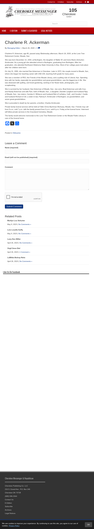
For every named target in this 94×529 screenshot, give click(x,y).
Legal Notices (46, 30)
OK (88, 525)
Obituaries (17, 133)
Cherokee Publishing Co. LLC (16, 486)
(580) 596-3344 (11, 496)
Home (4, 30)
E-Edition (61, 2)
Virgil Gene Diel (13, 248)
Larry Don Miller (14, 239)
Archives (79, 2)
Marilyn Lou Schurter (16, 221)
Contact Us (51, 2)
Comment (9, 167)
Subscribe (70, 2)
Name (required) (11, 148)
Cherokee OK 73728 (13, 493)
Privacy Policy (14, 526)
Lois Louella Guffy (15, 230)
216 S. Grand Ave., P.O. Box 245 (17, 489)
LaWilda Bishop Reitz (16, 257)
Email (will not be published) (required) (21, 157)
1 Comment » (25, 252)
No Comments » (24, 224)
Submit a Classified (29, 30)
